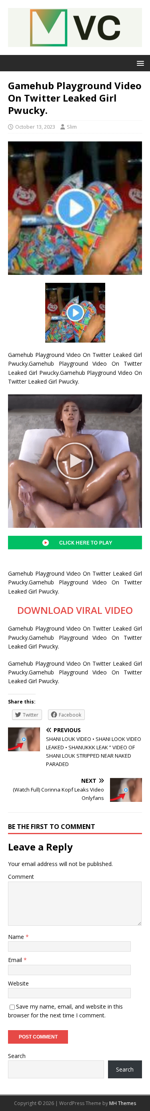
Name (17, 937)
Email (16, 960)
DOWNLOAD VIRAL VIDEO (75, 610)
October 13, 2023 (35, 126)
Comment (21, 876)
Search (17, 1056)
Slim (72, 126)
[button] (139, 63)
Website (18, 983)
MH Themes (122, 1103)
